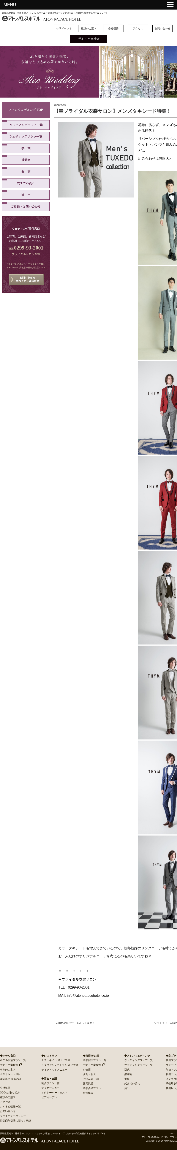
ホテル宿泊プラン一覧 (13, 1060)
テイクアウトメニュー (54, 1069)
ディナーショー (50, 1087)
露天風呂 (88, 1083)
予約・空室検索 (9, 1064)
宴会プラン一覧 (50, 1083)
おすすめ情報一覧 (10, 1106)
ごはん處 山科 (91, 1078)
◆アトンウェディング (137, 1055)
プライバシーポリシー (13, 1115)
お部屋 (87, 1069)
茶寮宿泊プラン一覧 (94, 1060)
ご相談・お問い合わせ (26, 206)
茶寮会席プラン (92, 1088)
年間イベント (64, 28)
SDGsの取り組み (10, 1092)
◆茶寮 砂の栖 (91, 1055)
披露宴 (26, 160)
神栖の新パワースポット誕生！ (76, 1023)
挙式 (26, 148)
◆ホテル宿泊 (8, 1055)
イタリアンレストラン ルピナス (59, 1064)
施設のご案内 (88, 28)
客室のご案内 (8, 1069)
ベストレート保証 (10, 1074)
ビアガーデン (49, 1097)
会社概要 (113, 28)
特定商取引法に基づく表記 (15, 1120)
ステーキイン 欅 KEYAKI (55, 1060)
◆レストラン (49, 1055)
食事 (26, 171)
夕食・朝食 (89, 1074)
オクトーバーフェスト (54, 1092)
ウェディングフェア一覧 (26, 125)
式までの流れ (26, 183)
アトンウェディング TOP (26, 110)
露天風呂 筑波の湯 (10, 1078)
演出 (26, 195)
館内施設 (88, 1093)
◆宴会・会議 (49, 1078)
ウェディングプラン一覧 (26, 136)
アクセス (138, 28)
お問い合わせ (162, 28)
